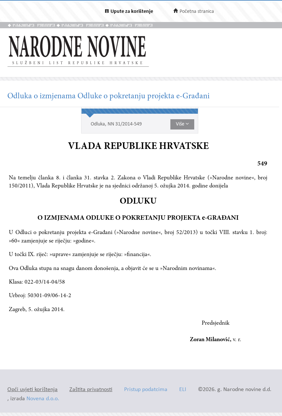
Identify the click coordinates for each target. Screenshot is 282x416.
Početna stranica (197, 11)
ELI (182, 390)
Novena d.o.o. (42, 399)
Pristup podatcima (145, 390)
